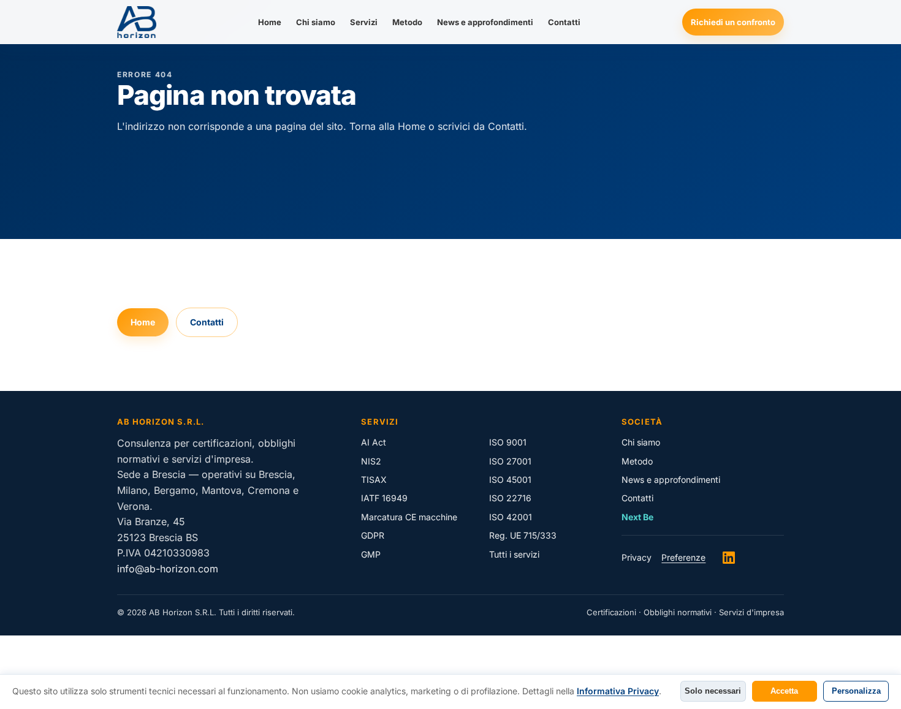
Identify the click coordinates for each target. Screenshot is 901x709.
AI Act (373, 442)
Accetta (784, 691)
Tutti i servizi (514, 554)
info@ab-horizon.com (167, 569)
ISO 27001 (510, 461)
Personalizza (856, 691)
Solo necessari (713, 691)
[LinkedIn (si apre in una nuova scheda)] (728, 557)
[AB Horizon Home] (136, 22)
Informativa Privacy (618, 691)
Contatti (564, 22)
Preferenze (683, 557)
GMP (371, 554)
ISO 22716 (510, 498)
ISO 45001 (510, 479)
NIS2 (371, 461)
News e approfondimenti (485, 22)
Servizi (364, 22)
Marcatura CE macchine (409, 517)
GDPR (372, 535)
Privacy (637, 557)
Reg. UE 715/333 (523, 535)
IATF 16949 (384, 498)
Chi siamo (315, 22)
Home (269, 22)
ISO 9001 (508, 442)
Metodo (407, 22)
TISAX (374, 479)
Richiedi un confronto (733, 22)
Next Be (637, 517)
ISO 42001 (510, 517)
